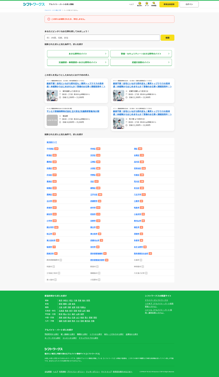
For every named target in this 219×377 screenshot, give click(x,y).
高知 (95, 317)
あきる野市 (138, 247)
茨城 (79, 300)
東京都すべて (52, 142)
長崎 (69, 321)
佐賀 (65, 321)
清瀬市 (136, 234)
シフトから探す (96, 334)
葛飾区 (49, 194)
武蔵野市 (93, 201)
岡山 (69, 317)
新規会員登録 (169, 4)
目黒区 (49, 168)
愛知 (60, 304)
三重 (69, 304)
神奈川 (65, 300)
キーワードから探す (53, 338)
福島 (88, 310)
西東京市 (50, 253)
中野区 (93, 175)
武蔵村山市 (94, 240)
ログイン (189, 4)
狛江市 (49, 234)
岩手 (71, 310)
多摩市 (136, 240)
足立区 (136, 188)
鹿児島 (87, 321)
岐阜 (73, 304)
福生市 (136, 227)
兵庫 (65, 307)
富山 (65, 314)
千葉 (75, 300)
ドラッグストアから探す (88, 338)
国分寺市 (50, 227)
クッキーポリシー (93, 371)
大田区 (93, 168)
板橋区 (49, 188)
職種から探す (82, 334)
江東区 (93, 161)
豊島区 (49, 181)
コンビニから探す (70, 338)
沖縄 (92, 321)
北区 (92, 181)
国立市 (93, 227)
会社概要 (48, 371)
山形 (84, 310)
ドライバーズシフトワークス (156, 300)
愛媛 (91, 317)
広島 (73, 317)
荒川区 (136, 181)
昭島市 (136, 207)
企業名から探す (132, 334)
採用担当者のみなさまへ (122, 371)
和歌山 (83, 307)
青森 (66, 310)
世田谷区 (137, 168)
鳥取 (60, 317)
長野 (82, 314)
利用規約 (62, 371)
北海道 (61, 310)
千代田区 (50, 148)
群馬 (88, 300)
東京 (60, 300)
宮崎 (82, 321)
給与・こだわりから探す (114, 334)
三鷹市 (136, 201)
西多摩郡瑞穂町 (96, 253)
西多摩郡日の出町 (141, 253)
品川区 (136, 161)
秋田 (79, 310)
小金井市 (137, 214)
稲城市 (49, 247)
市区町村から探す (52, 334)
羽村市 (93, 247)
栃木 (84, 300)
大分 (78, 321)
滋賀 (73, 307)
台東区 (136, 155)
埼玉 (71, 300)
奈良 (78, 307)
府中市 (93, 207)
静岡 (65, 304)
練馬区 (93, 188)
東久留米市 (51, 240)
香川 (86, 317)
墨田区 (49, 161)
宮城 (75, 310)
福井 (73, 314)
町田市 (93, 214)
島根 (65, 317)
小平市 (49, 221)
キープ (147, 5)
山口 (78, 317)
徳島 (82, 317)
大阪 (60, 307)
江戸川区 (93, 194)
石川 (69, 314)
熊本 (73, 321)
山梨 (78, 314)
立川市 (49, 201)
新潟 (60, 314)
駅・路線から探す (68, 334)
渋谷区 (49, 175)
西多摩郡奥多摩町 (97, 260)
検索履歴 (153, 5)
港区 (136, 148)
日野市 (93, 221)
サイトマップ (106, 371)
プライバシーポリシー (76, 371)
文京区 (93, 155)
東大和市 (93, 234)
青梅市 (49, 207)
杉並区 (136, 175)
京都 (69, 307)
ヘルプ (131, 4)
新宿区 (49, 155)
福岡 (60, 321)
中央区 (93, 148)
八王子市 (137, 194)
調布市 (49, 214)
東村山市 (137, 221)
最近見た (139, 5)
